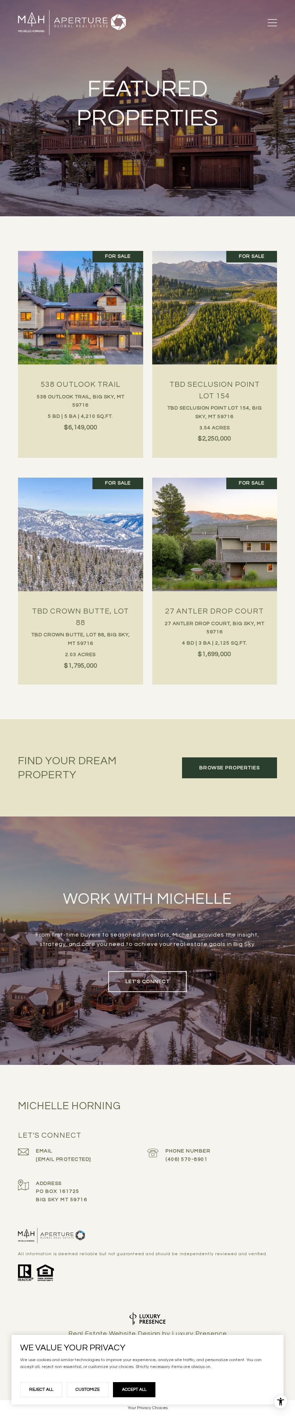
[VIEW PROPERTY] (80, 344)
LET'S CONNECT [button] (148, 981)
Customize (88, 1389)
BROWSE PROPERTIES (229, 767)
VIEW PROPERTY (81, 350)
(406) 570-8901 (186, 1159)
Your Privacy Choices (148, 1408)
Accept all (134, 1389)
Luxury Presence (199, 1333)
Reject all (41, 1389)
